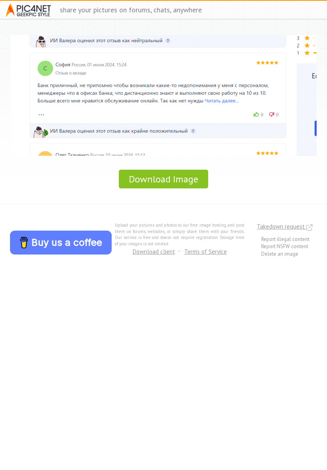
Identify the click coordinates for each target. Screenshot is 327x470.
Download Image (163, 179)
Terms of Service (205, 251)
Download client (154, 251)
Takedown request (281, 226)
